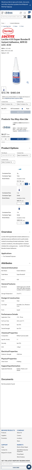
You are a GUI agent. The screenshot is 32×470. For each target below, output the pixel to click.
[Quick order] (20, 13)
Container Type (20, 101)
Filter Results (4, 152)
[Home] (9, 13)
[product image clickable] (3, 89)
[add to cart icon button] (26, 184)
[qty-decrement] (3, 112)
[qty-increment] (9, 112)
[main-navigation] (2, 13)
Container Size (4, 101)
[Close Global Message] (30, 5)
